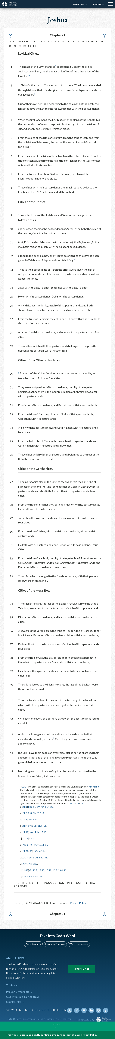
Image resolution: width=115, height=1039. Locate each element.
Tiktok (105, 1010)
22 (24, 46)
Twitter (69, 1010)
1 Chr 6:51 (39, 845)
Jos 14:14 (34, 832)
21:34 (25, 857)
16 (92, 41)
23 (29, 46)
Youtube (84, 1010)
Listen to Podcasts (55, 944)
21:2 (24, 813)
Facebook (77, 1010)
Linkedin (91, 1010)
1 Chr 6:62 (38, 857)
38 (30, 857)
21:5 (24, 819)
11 (67, 41)
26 (31, 845)
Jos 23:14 (34, 876)
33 (30, 851)
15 (87, 41)
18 (102, 41)
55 (46, 845)
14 (82, 41)
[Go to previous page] (12, 36)
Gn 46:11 (32, 819)
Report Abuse (80, 4)
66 (45, 825)
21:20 (25, 845)
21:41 (25, 863)
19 (10, 46)
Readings (98, 4)
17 (97, 41)
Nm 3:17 (45, 806)
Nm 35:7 (33, 863)
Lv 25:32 (74, 803)
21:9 (24, 825)
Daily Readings (33, 944)
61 (46, 851)
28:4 (60, 870)
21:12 (25, 832)
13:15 (41, 870)
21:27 (25, 851)
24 (34, 46)
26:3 (54, 870)
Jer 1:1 (32, 838)
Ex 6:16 (32, 806)
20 (15, 46)
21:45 (25, 876)
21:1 (24, 786)
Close (56, 1024)
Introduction (18, 41)
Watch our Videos (78, 944)
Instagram (98, 1010)
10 (63, 41)
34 (81, 803)
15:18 (48, 870)
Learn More (82, 969)
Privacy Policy (78, 903)
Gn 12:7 (33, 870)
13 (77, 41)
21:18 (25, 838)
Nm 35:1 (93, 786)
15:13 (43, 832)
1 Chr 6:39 (37, 825)
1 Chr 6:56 (38, 851)
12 (72, 41)
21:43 (25, 870)
